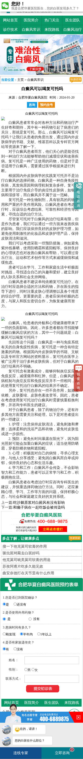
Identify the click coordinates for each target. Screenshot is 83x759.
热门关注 (51, 20)
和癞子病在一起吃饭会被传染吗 (39, 507)
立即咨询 (64, 751)
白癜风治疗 (72, 29)
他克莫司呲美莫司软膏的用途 (26, 560)
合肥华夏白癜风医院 (32, 97)
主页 (20, 80)
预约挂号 (46, 105)
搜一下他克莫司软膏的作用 (25, 546)
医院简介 (31, 20)
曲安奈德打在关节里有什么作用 (28, 573)
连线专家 (20, 753)
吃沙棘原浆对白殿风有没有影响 (39, 502)
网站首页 (10, 20)
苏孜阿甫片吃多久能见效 (23, 566)
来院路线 (51, 29)
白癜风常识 (31, 29)
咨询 (32, 105)
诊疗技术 (10, 29)
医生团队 (72, 20)
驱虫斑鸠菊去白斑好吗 (21, 553)
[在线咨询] (76, 80)
